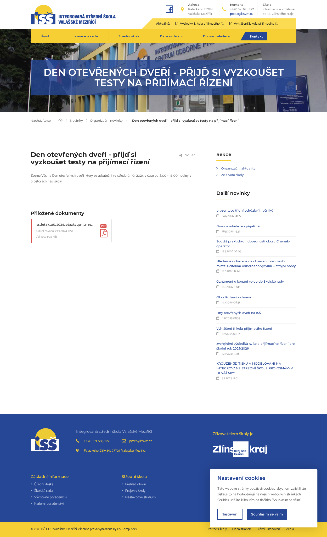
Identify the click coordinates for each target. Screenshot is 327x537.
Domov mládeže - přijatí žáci (239, 226)
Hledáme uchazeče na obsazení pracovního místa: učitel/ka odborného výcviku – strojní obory (256, 263)
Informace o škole (83, 36)
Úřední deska (43, 484)
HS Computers (127, 529)
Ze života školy (232, 175)
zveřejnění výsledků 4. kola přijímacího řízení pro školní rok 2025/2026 (255, 346)
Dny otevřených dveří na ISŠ (238, 313)
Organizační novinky (106, 120)
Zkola (279, 9)
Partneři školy (217, 529)
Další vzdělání (171, 36)
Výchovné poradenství (50, 497)
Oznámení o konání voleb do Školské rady (250, 281)
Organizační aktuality (238, 168)
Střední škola (129, 36)
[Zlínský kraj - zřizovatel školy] (240, 449)
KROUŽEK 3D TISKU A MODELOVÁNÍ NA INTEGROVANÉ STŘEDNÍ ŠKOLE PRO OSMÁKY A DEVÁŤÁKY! (254, 368)
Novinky (76, 120)
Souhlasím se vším (267, 514)
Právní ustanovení (268, 529)
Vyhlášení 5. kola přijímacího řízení (244, 328)
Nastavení (229, 514)
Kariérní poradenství (49, 504)
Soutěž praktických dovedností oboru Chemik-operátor (253, 243)
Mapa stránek (241, 529)
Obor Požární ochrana (233, 297)
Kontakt (256, 36)
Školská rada (43, 491)
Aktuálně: (163, 23)
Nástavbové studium (140, 497)
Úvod (45, 36)
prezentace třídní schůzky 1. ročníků (244, 210)
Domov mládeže (216, 36)
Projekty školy (135, 491)
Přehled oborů (135, 484)
